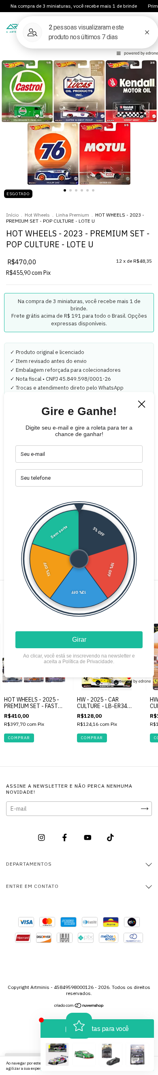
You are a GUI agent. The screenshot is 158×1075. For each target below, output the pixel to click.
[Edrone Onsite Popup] (79, 537)
